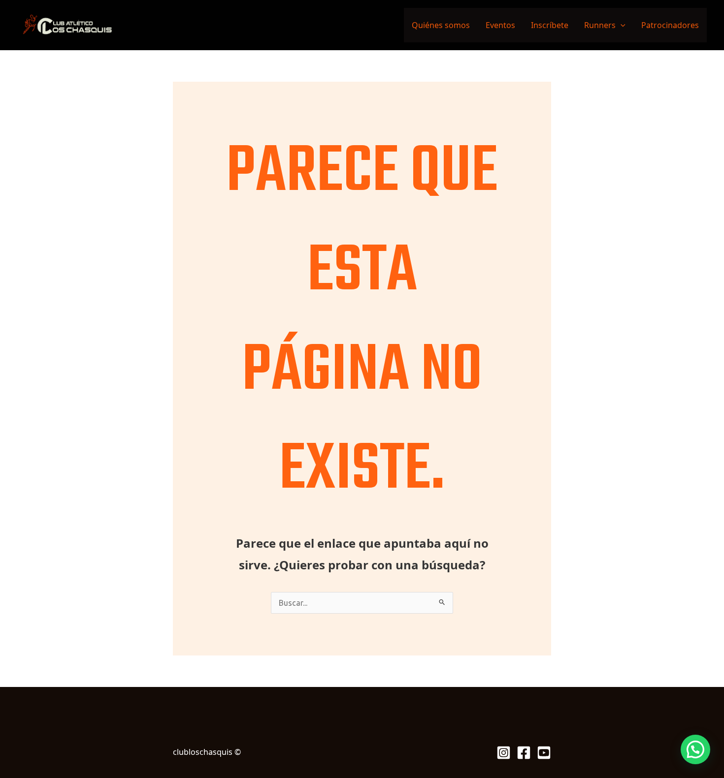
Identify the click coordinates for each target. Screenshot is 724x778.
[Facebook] (524, 753)
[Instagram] (503, 753)
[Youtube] (544, 753)
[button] (695, 749)
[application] (620, 25)
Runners (600, 25)
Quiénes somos (441, 25)
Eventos (500, 25)
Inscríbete (549, 25)
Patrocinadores (670, 25)
